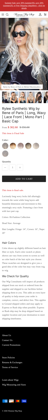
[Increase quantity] (20, 167)
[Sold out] (5, 146)
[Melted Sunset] (13, 146)
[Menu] (3, 14)
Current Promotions (11, 345)
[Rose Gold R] (28, 146)
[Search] (8, 14)
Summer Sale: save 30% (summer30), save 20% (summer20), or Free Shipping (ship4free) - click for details (24, 5)
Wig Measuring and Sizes (14, 384)
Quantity (6, 161)
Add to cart (24, 179)
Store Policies (8, 357)
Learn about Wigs (10, 380)
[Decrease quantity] (5, 167)
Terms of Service (10, 367)
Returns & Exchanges (12, 362)
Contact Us (7, 340)
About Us (6, 335)
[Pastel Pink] (20, 146)
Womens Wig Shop (15, 411)
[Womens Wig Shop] (24, 14)
